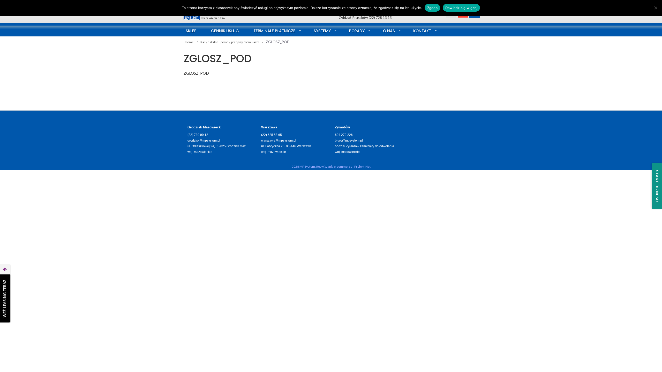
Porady (357, 31)
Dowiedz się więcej (461, 8)
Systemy (322, 31)
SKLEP (191, 31)
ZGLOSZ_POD (196, 73)
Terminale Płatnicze (274, 31)
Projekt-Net (362, 166)
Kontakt (422, 31)
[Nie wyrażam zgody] (655, 7)
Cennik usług (225, 31)
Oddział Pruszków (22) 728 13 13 (365, 17)
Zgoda (432, 8)
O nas (389, 31)
